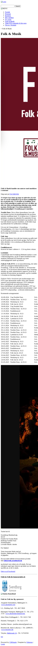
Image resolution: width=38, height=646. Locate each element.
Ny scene (8, 19)
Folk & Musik (9, 21)
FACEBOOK (14, 194)
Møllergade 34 (12, 633)
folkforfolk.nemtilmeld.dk (13, 561)
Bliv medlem (9, 18)
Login (3, 644)
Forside (7, 12)
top (2, 637)
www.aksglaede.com (8, 605)
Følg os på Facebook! (8, 571)
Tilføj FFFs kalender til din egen (15, 23)
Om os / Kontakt (10, 25)
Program (8, 14)
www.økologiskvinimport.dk (15, 613)
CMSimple (13, 642)
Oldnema (29, 642)
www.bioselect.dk (7, 629)
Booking (8, 16)
